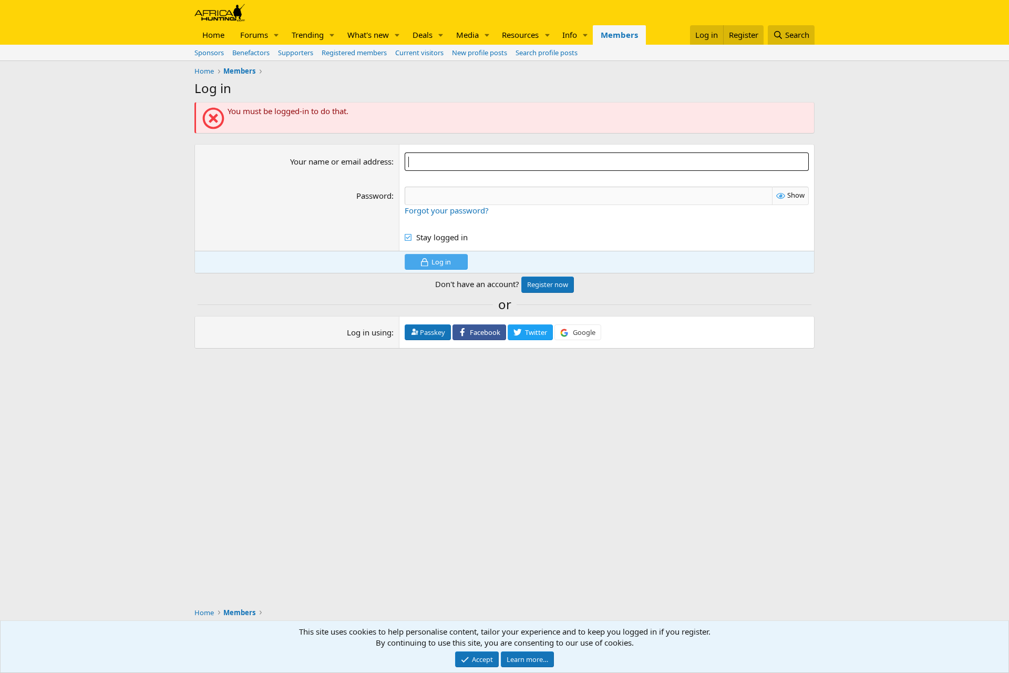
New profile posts (479, 52)
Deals (423, 34)
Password (374, 195)
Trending (308, 34)
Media (467, 34)
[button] (276, 35)
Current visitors (419, 52)
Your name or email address (341, 161)
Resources (520, 34)
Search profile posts (547, 52)
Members (619, 34)
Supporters (295, 52)
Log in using (369, 332)
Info (569, 34)
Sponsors (209, 52)
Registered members (354, 52)
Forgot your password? (447, 210)
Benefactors (251, 52)
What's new (368, 34)
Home (213, 34)
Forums (254, 34)
